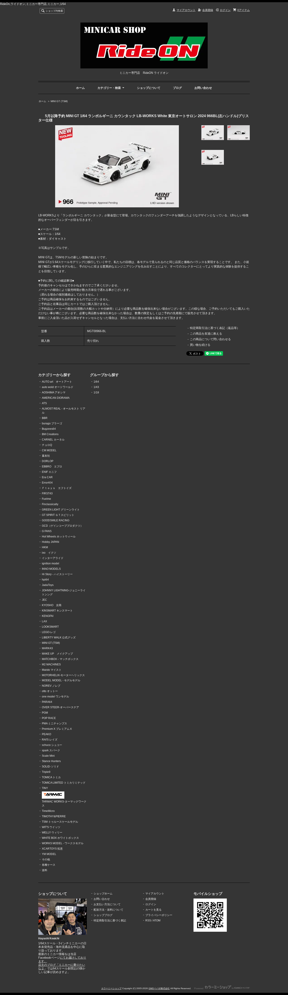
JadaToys (48, 585)
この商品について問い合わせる (210, 339)
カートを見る (153, 909)
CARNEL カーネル (53, 439)
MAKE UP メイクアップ (57, 653)
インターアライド (52, 558)
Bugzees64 (49, 428)
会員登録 (207, 10)
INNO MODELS (51, 568)
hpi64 (45, 579)
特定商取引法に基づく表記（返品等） (215, 328)
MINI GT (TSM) (59, 101)
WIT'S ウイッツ (51, 827)
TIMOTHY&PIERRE (54, 816)
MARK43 (47, 648)
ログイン (225, 10)
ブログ (177, 88)
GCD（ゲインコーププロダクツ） (62, 525)
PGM (45, 712)
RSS (148, 920)
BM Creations (50, 434)
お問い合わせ (203, 88)
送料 (44, 870)
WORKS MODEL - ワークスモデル (62, 843)
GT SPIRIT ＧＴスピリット (58, 515)
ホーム (80, 88)
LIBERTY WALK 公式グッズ (59, 637)
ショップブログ (103, 915)
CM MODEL (49, 450)
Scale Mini (48, 755)
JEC (44, 599)
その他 (46, 859)
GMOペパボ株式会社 (159, 988)
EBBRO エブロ (52, 466)
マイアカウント (186, 10)
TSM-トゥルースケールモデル (60, 821)
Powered (199, 988)
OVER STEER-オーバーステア (60, 707)
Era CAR (47, 477)
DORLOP (47, 461)
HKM (45, 547)
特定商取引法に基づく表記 (110, 920)
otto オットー (50, 691)
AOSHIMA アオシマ (53, 392)
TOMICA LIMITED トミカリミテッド (64, 782)
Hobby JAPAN (50, 542)
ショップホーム (103, 893)
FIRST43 (47, 493)
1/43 (96, 387)
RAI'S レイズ (49, 739)
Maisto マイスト (51, 669)
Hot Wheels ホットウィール (59, 536)
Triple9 (46, 772)
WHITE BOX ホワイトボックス (60, 837)
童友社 (46, 455)
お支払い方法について (107, 904)
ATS (44, 403)
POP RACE (49, 718)
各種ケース (48, 864)
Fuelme (46, 498)
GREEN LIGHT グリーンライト (61, 509)
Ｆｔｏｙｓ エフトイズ (57, 488)
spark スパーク (51, 750)
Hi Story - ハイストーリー (57, 574)
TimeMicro (48, 811)
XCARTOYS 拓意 (52, 848)
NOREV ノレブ (51, 685)
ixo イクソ (49, 552)
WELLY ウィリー (52, 832)
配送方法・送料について (108, 909)
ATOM (156, 920)
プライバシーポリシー (158, 915)
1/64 (96, 381)
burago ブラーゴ (52, 423)
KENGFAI (47, 616)
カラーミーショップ (111, 988)
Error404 (47, 482)
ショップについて (148, 88)
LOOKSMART (50, 626)
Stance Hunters (51, 761)
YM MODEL (49, 854)
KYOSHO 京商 (51, 605)
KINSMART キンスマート (57, 610)
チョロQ (47, 445)
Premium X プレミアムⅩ (57, 728)
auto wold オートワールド (57, 387)
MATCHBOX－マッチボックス (60, 659)
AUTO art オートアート (57, 381)
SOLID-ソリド (50, 766)
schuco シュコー (52, 745)
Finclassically (50, 504)
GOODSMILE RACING (55, 520)
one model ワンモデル (55, 696)
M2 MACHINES (51, 664)
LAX (44, 621)
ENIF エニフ (49, 471)
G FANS (47, 531)
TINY (45, 788)
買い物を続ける (200, 344)
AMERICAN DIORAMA (56, 397)
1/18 (96, 392)
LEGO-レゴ (49, 632)
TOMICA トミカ (51, 777)
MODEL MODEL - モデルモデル (61, 680)
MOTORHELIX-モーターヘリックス (63, 675)
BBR (44, 418)
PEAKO (46, 734)
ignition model (50, 563)
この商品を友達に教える (206, 333)
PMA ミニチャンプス (54, 723)
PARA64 (47, 702)
